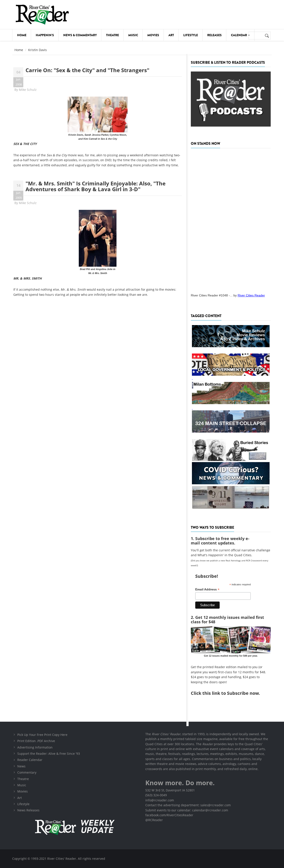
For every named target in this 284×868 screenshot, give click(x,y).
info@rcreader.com (159, 800)
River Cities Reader (251, 295)
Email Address (207, 589)
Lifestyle (190, 35)
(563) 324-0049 (156, 795)
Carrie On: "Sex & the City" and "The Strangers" (87, 70)
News (21, 766)
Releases (214, 35)
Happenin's (45, 35)
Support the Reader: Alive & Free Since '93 (48, 753)
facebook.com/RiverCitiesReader (169, 815)
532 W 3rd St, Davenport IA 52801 (170, 790)
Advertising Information (35, 747)
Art (171, 35)
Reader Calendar (29, 760)
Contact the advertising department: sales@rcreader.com (188, 805)
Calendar (239, 35)
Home (21, 35)
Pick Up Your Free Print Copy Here (42, 735)
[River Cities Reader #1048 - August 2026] (231, 219)
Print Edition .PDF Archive (36, 741)
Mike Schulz (28, 89)
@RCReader (154, 820)
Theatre (112, 35)
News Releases (28, 810)
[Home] (42, 14)
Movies (153, 35)
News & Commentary (80, 35)
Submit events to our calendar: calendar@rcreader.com (186, 810)
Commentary (26, 772)
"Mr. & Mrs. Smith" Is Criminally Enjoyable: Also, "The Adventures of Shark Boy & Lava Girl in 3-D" (96, 186)
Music (133, 35)
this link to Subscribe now (230, 693)
